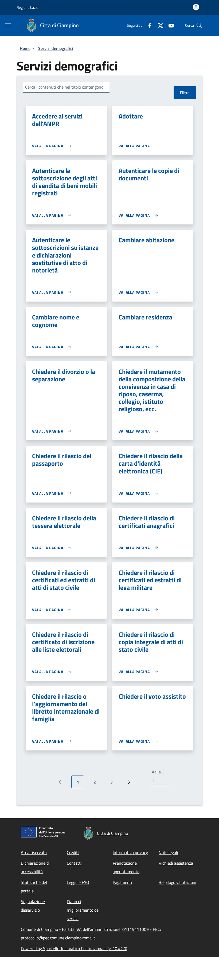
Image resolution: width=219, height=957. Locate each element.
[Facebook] (147, 25)
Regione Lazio (27, 7)
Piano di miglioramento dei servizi (83, 910)
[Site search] (199, 25)
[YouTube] (169, 25)
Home (25, 48)
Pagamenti (122, 882)
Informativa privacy (130, 852)
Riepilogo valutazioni (177, 882)
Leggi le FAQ (78, 882)
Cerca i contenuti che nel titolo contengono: (64, 87)
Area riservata (34, 852)
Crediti (73, 852)
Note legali (168, 852)
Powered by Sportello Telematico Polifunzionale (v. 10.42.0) (74, 948)
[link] (53, 146)
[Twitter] (158, 25)
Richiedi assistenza (176, 863)
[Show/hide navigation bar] (8, 25)
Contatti (74, 863)
